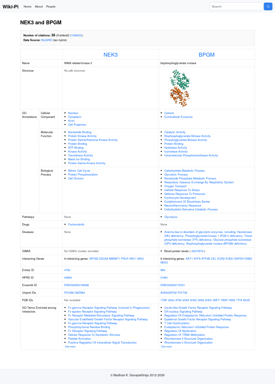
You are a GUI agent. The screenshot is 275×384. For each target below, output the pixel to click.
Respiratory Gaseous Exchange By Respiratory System (199, 182)
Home (27, 6)
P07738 (182, 292)
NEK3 (111, 54)
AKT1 (189, 258)
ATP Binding (76, 147)
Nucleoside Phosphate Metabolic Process (190, 178)
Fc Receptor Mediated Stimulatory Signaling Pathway (101, 315)
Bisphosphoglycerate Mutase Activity (187, 136)
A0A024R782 (168, 292)
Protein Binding (77, 144)
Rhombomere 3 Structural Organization (188, 342)
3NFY (216, 300)
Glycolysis (170, 217)
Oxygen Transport (175, 186)
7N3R (224, 300)
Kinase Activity (77, 151)
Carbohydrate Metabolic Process (184, 170)
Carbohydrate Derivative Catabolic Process (191, 209)
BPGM (207, 54)
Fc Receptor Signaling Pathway (87, 331)
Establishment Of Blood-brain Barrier (187, 201)
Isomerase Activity (176, 151)
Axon (71, 121)
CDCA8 (103, 258)
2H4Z (193, 300)
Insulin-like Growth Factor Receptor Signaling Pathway (198, 307)
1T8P (163, 300)
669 (162, 270)
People (50, 6)
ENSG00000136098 (76, 285)
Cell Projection (77, 124)
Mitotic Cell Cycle (79, 170)
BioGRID (46, 40)
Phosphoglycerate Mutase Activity (185, 140)
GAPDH (239, 258)
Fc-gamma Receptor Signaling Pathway (92, 323)
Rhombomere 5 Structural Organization (188, 338)
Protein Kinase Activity (82, 136)
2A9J (171, 300)
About (39, 6)
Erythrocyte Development (180, 198)
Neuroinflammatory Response (182, 205)
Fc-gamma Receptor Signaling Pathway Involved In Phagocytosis (109, 307)
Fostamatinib (76, 224)
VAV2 (140, 258)
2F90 (178, 300)
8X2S (246, 300)
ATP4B (205, 258)
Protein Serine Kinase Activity (86, 163)
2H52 (201, 300)
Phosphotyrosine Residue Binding (89, 327)
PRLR (124, 258)
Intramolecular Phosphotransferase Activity (191, 155)
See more (70, 346)
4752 (67, 270)
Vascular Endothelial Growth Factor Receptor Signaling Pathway (108, 319)
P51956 (69, 292)
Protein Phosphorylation (83, 174)
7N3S (231, 300)
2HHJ (208, 300)
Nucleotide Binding (79, 132)
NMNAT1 (114, 258)
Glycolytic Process (176, 174)
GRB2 (248, 258)
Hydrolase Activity (175, 147)
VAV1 (132, 258)
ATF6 (197, 258)
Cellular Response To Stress (182, 190)
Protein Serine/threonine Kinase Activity (93, 140)
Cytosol (169, 113)
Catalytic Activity (175, 132)
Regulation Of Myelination (180, 331)
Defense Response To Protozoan (184, 194)
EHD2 (229, 258)
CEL (213, 258)
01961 (164, 277)
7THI (239, 300)
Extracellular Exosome (178, 117)
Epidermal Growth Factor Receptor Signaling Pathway (197, 319)
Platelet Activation (79, 338)
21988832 (76, 35)
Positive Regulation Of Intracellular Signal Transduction (102, 342)
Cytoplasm (74, 117)
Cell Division (76, 178)
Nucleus (73, 113)
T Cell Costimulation (176, 323)
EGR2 (221, 258)
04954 (68, 277)
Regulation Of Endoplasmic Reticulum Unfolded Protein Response (205, 315)
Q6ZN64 (80, 292)
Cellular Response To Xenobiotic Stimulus (94, 335)
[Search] (268, 6)
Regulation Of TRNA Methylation (184, 335)
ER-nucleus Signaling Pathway (183, 311)
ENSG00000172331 (172, 285)
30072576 (197, 251)
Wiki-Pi (10, 6)
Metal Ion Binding (79, 159)
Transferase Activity (80, 155)
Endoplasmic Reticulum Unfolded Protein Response (196, 327)
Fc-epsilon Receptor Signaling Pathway (92, 311)
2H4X (185, 300)
